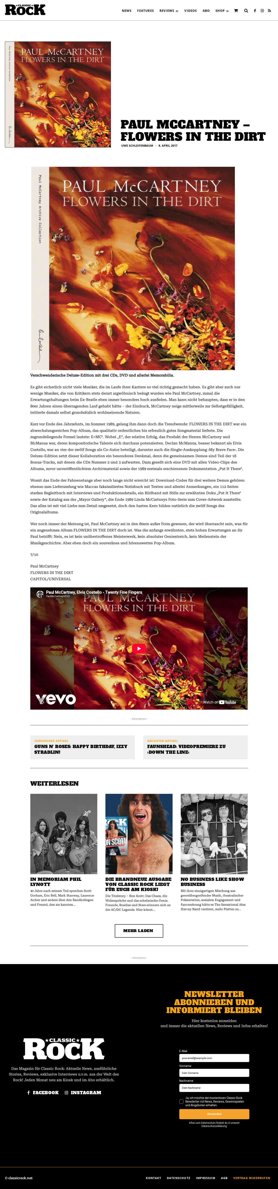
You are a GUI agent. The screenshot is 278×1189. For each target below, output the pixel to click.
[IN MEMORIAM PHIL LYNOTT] (63, 834)
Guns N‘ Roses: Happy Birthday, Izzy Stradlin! (80, 749)
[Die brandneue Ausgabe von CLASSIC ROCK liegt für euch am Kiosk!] (138, 834)
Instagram (86, 1093)
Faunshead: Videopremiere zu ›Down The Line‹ (186, 749)
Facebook (46, 1093)
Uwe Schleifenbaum (137, 145)
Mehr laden (138, 930)
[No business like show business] (214, 834)
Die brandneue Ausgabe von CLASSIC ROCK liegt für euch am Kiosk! (138, 884)
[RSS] (269, 11)
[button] (246, 11)
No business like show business (212, 881)
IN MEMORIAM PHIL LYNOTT (55, 881)
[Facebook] (254, 11)
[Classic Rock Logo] (25, 9)
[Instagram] (262, 11)
